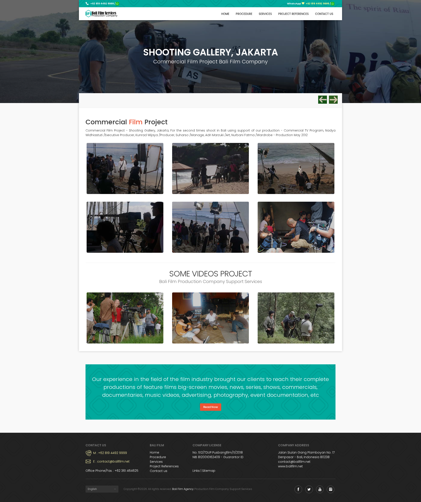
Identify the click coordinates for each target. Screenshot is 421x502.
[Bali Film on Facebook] (298, 489)
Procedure (244, 14)
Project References (293, 14)
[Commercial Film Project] (125, 168)
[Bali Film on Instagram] (330, 489)
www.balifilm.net (290, 466)
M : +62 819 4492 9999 (110, 452)
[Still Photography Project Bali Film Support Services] (333, 100)
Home (225, 14)
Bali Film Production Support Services (101, 13)
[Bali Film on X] (309, 489)
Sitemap (208, 470)
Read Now (210, 407)
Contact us (324, 14)
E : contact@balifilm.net (111, 461)
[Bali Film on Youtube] (320, 489)
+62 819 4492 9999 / (103, 3)
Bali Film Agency (183, 489)
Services (265, 14)
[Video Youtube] (125, 318)
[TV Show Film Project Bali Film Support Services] (322, 100)
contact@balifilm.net (294, 461)
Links (196, 470)
